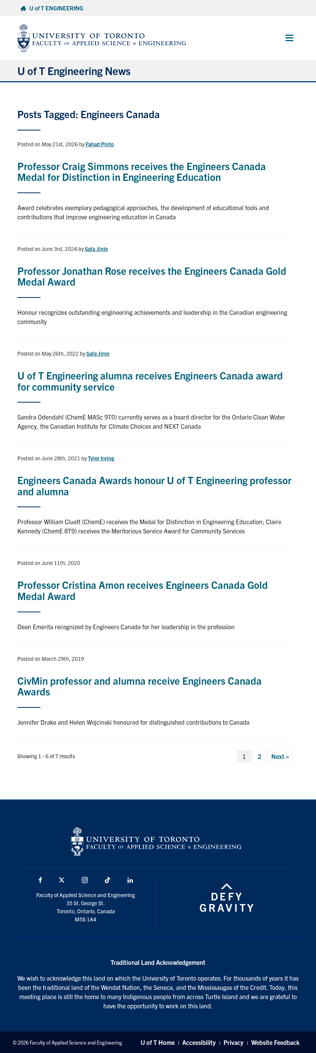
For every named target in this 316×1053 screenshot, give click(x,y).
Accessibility (199, 1042)
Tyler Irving (101, 458)
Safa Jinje (96, 248)
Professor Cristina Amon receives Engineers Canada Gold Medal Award (142, 590)
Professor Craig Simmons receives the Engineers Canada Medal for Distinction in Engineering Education (141, 171)
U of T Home (158, 1042)
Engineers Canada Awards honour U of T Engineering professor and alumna (154, 485)
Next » (280, 756)
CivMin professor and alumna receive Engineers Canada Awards (139, 686)
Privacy (234, 1042)
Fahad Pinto (100, 143)
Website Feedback (275, 1042)
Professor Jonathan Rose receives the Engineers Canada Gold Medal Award (151, 276)
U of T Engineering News (74, 70)
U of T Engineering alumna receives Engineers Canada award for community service (150, 381)
